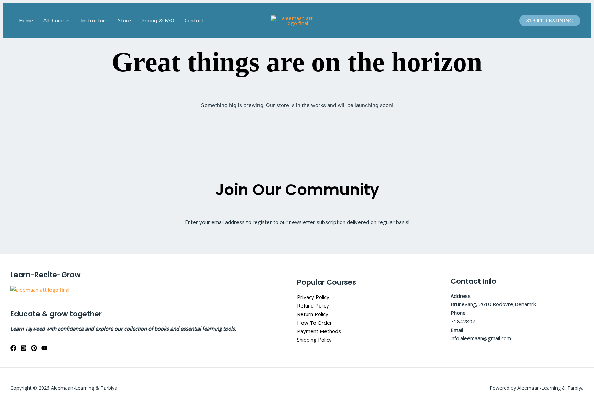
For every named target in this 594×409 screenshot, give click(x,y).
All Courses (57, 21)
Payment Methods (319, 330)
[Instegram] (24, 348)
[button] (549, 20)
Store (124, 21)
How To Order (314, 322)
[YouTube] (44, 348)
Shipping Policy (314, 339)
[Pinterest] (34, 348)
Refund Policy (313, 305)
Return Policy (312, 314)
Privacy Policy (313, 296)
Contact (194, 21)
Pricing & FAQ (157, 21)
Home (26, 21)
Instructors (94, 21)
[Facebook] (13, 348)
